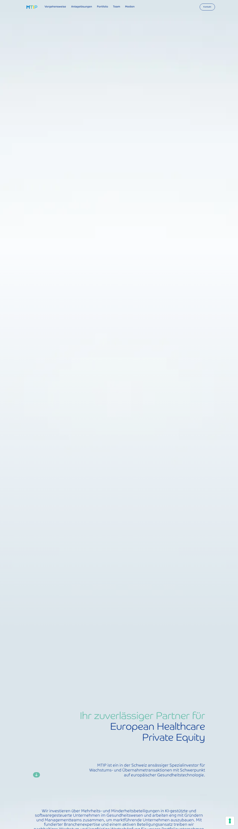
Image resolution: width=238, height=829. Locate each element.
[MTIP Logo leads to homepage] (32, 7)
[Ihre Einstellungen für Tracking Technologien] (229, 820)
